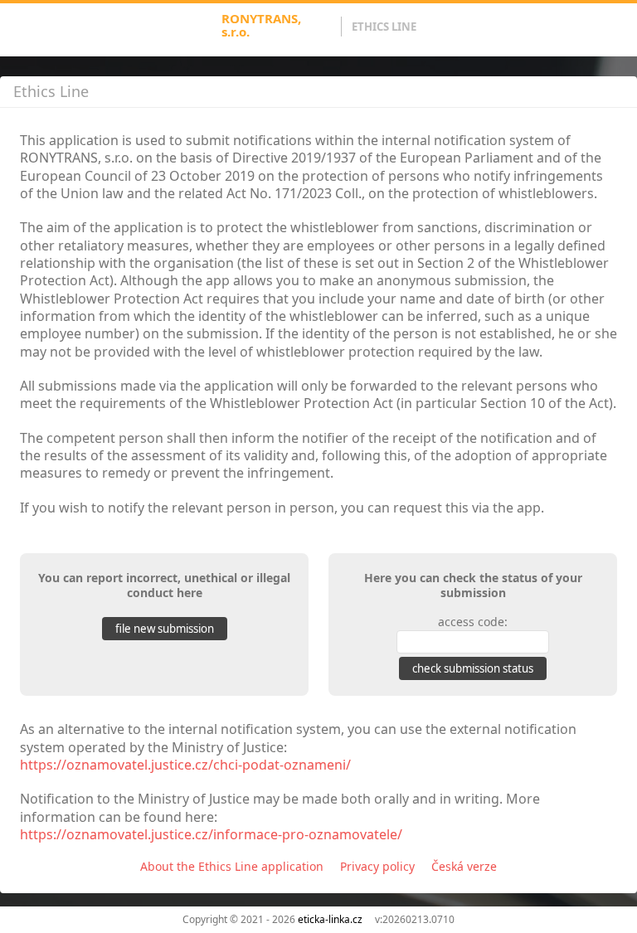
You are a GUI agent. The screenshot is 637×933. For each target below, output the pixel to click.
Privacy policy (377, 866)
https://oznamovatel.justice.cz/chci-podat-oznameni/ (185, 765)
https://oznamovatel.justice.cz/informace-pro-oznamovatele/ (211, 834)
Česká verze (464, 866)
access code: (473, 621)
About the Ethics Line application (231, 866)
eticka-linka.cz (330, 919)
